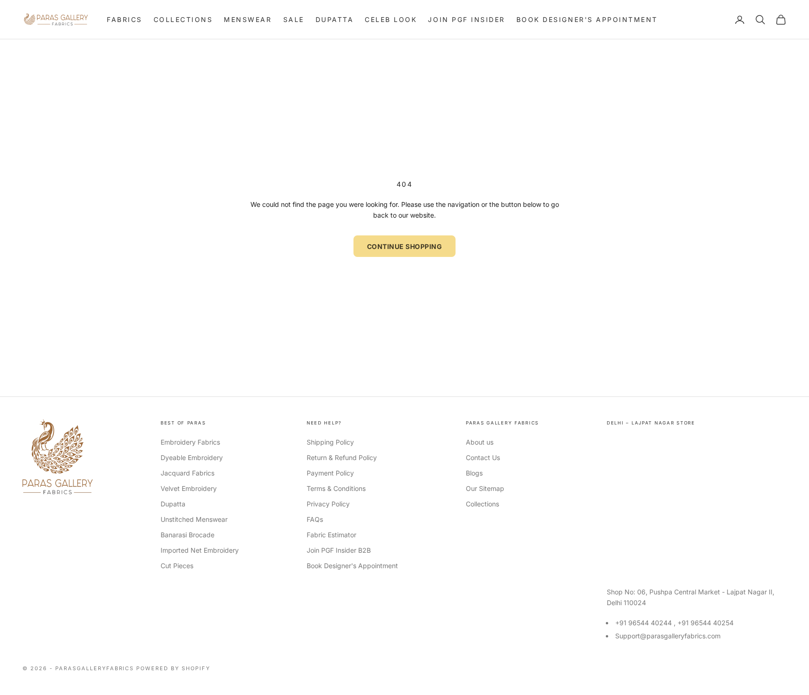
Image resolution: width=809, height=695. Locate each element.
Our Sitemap (485, 488)
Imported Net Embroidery (200, 550)
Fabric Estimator (331, 535)
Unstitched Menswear (194, 519)
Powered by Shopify (173, 668)
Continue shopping (404, 246)
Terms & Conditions (336, 488)
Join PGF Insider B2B (339, 550)
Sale (293, 19)
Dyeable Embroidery (192, 457)
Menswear (248, 19)
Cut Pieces (177, 566)
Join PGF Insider (466, 19)
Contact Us (483, 457)
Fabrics (124, 19)
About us (479, 442)
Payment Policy (330, 473)
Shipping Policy (330, 442)
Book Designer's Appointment (587, 19)
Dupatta (335, 19)
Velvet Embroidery (189, 488)
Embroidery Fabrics (190, 442)
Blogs (474, 473)
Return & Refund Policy (342, 457)
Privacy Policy (328, 504)
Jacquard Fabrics (187, 473)
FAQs (315, 519)
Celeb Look (391, 19)
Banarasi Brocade (187, 535)
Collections (183, 19)
